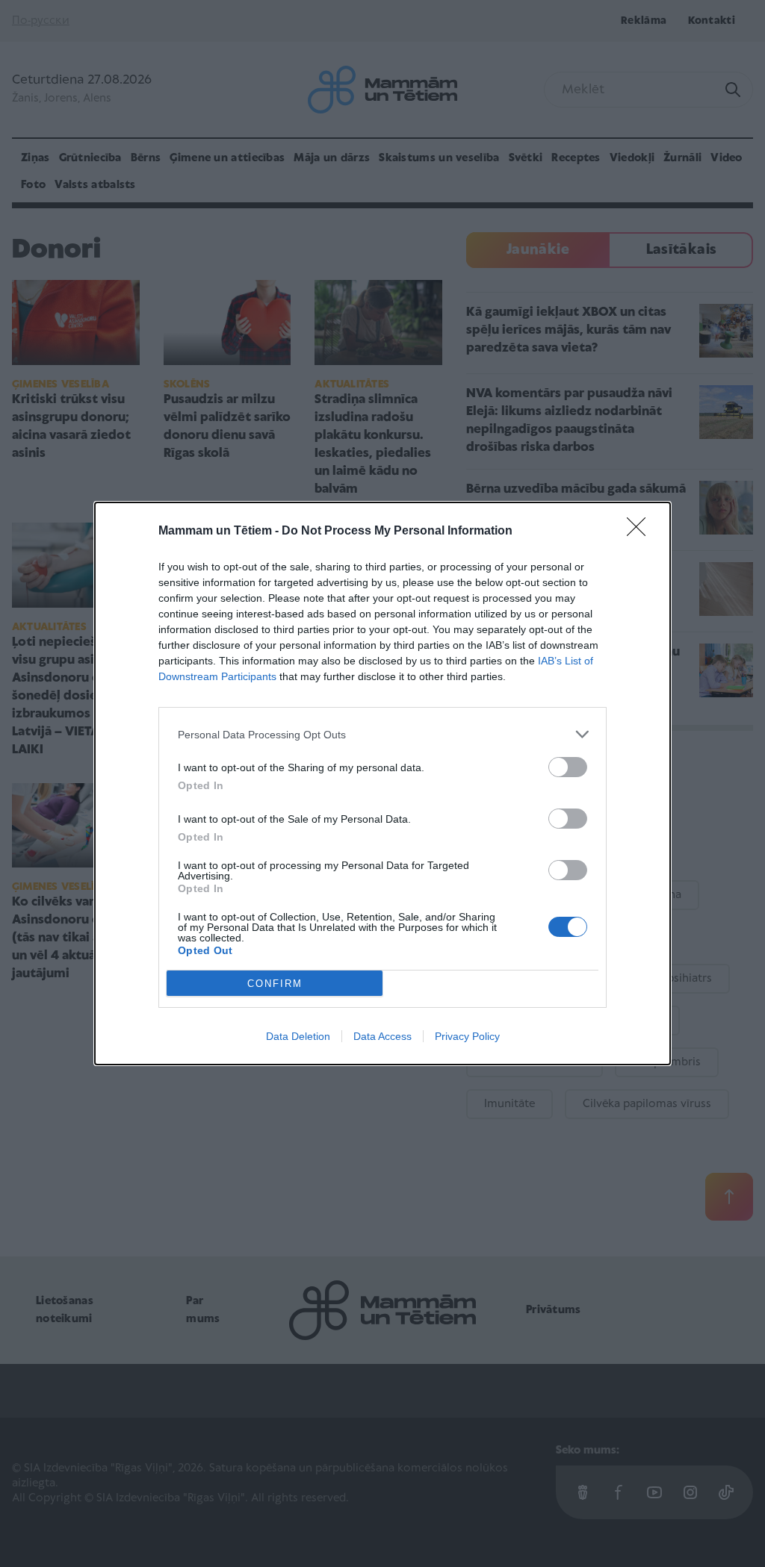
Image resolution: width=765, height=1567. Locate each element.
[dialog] (382, 783)
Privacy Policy (467, 1036)
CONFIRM (275, 983)
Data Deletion (298, 1036)
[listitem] (382, 734)
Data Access (382, 1036)
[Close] (641, 531)
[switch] (567, 767)
